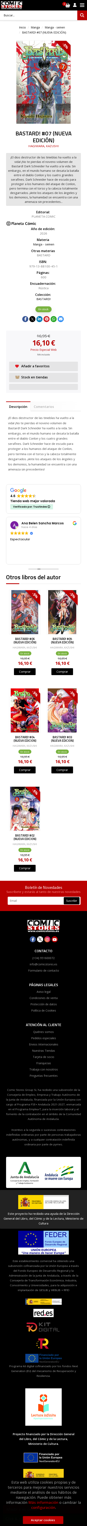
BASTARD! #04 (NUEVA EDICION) (25, 739)
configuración (43, 1507)
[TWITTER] (40, 939)
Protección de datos (43, 1004)
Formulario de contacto (43, 970)
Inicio (22, 27)
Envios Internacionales (43, 1044)
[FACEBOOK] (33, 939)
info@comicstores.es (43, 964)
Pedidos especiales (43, 1038)
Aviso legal (44, 992)
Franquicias (43, 1063)
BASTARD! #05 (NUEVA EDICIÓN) (62, 640)
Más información (43, 1502)
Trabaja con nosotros (43, 1069)
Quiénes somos (43, 1032)
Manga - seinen (55, 27)
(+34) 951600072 (43, 958)
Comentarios (44, 406)
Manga (35, 27)
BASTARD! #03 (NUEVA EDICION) (62, 739)
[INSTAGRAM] (47, 939)
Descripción (18, 406)
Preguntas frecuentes (44, 1076)
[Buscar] (82, 15)
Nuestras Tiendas (43, 1051)
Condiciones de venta (44, 998)
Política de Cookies (43, 1010)
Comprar (25, 671)
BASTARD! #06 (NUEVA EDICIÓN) (25, 640)
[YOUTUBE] (55, 939)
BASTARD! (43, 299)
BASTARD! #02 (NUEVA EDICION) (25, 837)
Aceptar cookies (43, 1520)
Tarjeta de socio (43, 1057)
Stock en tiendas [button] (34, 377)
